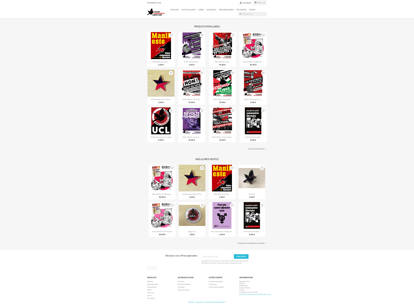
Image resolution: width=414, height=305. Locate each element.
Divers (252, 10)
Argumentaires (226, 10)
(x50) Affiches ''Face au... (191, 137)
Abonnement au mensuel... (253, 62)
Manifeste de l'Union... (161, 62)
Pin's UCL (252, 194)
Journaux (211, 10)
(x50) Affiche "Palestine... (222, 99)
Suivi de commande (216, 281)
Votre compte (215, 277)
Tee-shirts (241, 10)
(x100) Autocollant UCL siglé (161, 137)
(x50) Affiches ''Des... (222, 62)
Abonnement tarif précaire (162, 232)
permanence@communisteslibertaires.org (255, 294)
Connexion (213, 284)
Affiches (174, 10)
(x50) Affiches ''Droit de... (191, 99)
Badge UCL (192, 232)
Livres (201, 10)
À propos (181, 287)
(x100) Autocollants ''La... (253, 99)
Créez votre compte (216, 287)
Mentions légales (184, 284)
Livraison (181, 281)
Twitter (154, 268)
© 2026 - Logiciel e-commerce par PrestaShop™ (207, 302)
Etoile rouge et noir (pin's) (161, 99)
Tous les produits (257, 149)
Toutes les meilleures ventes (252, 243)
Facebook (149, 268)
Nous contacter (184, 290)
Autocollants (188, 10)
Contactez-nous (154, 3)
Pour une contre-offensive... (222, 232)
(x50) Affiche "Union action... (222, 137)
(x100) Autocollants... (192, 62)
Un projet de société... (253, 137)
